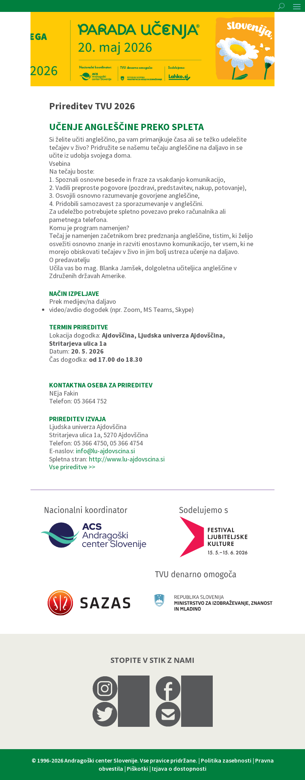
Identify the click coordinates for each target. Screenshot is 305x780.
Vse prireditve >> (72, 466)
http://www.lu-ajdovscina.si (127, 459)
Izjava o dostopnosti (179, 768)
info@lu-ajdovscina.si (105, 451)
